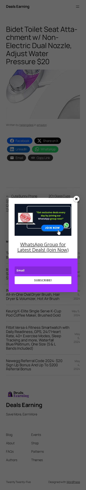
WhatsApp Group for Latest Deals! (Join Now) (43, 247)
